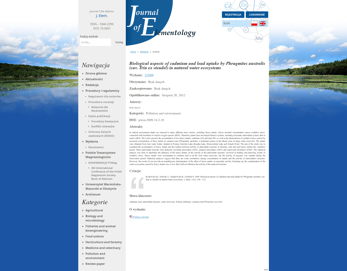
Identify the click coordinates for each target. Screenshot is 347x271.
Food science (94, 236)
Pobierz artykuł (141, 217)
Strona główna (96, 73)
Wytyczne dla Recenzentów (99, 108)
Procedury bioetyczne (104, 121)
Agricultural (94, 210)
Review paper (95, 264)
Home (133, 51)
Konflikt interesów (103, 126)
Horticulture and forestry (103, 242)
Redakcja (92, 85)
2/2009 (149, 75)
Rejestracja (233, 14)
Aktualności (94, 79)
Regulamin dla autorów (104, 96)
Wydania (144, 51)
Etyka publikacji (99, 116)
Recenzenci (96, 147)
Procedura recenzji (101, 102)
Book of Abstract (101, 178)
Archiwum (92, 194)
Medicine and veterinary (103, 248)
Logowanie (257, 14)
